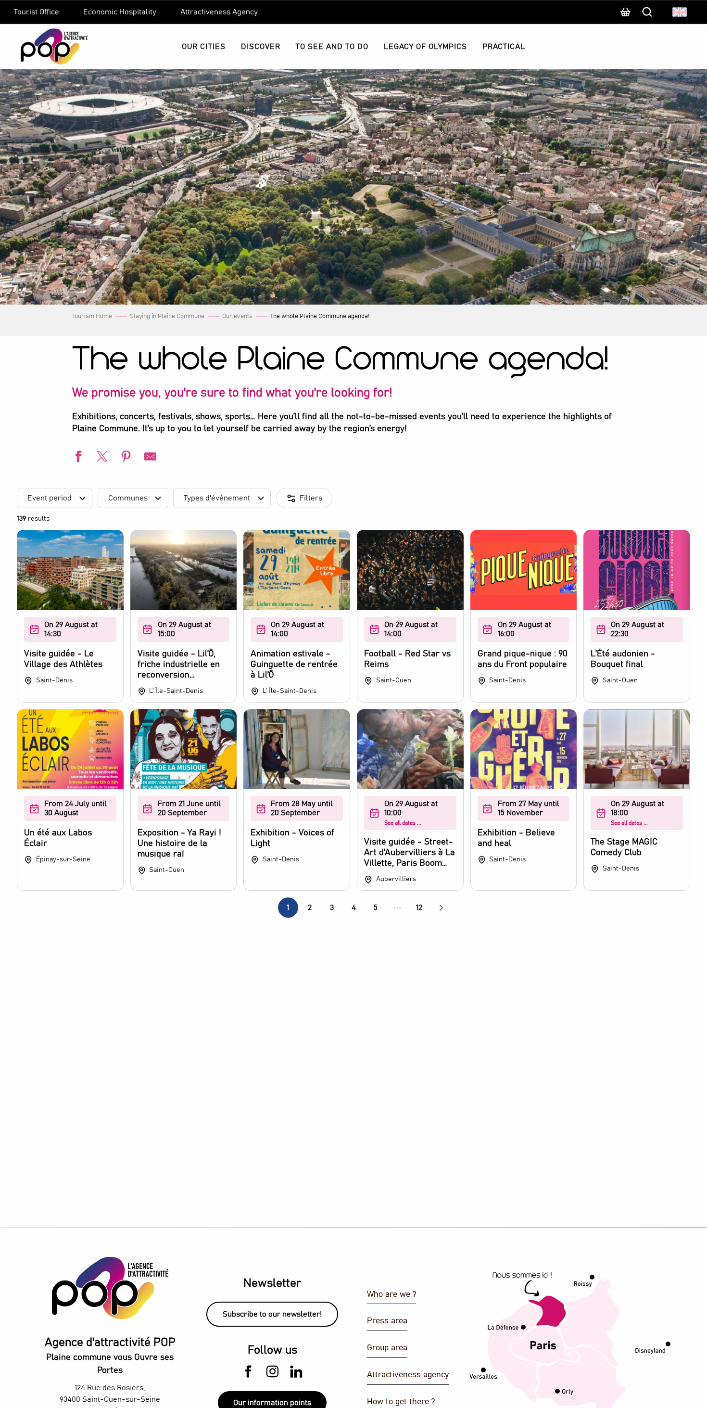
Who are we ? (391, 1295)
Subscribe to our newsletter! (272, 1314)
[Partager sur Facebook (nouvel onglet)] (77, 457)
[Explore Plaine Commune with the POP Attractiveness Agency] (42, 46)
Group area (387, 1348)
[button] (680, 12)
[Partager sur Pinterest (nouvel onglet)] (125, 457)
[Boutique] (625, 17)
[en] (680, 12)
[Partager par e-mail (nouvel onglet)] (149, 457)
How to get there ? (401, 1402)
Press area (387, 1321)
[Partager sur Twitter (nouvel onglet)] (101, 457)
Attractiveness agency (408, 1375)
